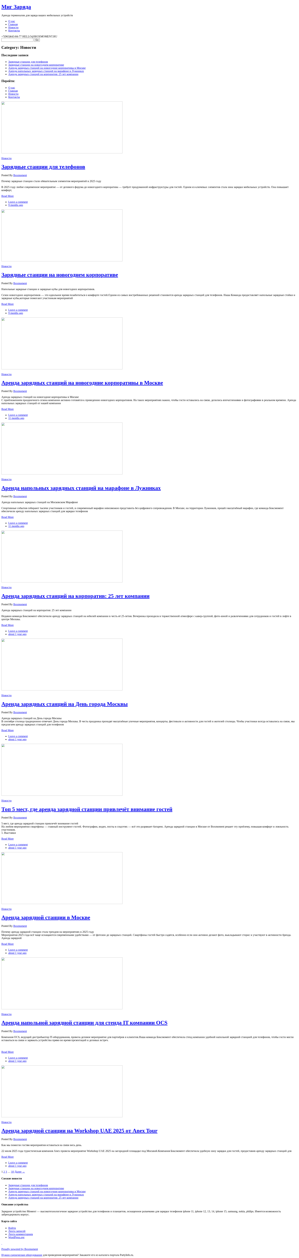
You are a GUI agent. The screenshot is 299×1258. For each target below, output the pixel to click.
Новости (13, 27)
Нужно (5, 1254)
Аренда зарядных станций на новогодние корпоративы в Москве (47, 67)
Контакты (14, 30)
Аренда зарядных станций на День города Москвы (64, 704)
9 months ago (15, 205)
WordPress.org (16, 1237)
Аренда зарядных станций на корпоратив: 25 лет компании (43, 74)
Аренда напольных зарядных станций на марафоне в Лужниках (46, 71)
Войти (12, 1227)
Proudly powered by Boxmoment (19, 1249)
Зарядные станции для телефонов (28, 61)
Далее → (20, 1171)
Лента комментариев (20, 1234)
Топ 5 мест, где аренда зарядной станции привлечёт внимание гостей (86, 809)
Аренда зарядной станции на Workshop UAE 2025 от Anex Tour (79, 1130)
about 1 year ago (17, 634)
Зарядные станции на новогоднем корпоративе (36, 64)
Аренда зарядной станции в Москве (45, 917)
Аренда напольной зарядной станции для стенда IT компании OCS (84, 1022)
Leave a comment (18, 201)
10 (12, 1171)
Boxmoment (20, 175)
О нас (11, 21)
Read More (7, 196)
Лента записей (16, 1231)
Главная (13, 24)
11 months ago (16, 418)
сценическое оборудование (26, 1254)
